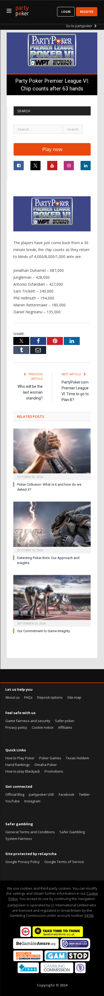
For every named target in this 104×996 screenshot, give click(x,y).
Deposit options (50, 697)
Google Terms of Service (64, 861)
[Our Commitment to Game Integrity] (52, 600)
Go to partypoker (79, 26)
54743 (89, 915)
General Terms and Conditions (30, 832)
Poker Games (50, 758)
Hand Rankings (17, 764)
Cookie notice (43, 727)
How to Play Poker (20, 758)
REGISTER (86, 12)
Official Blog (14, 794)
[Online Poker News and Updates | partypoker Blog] (22, 10)
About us (12, 697)
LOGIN (65, 12)
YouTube (12, 801)
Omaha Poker (45, 764)
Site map (74, 697)
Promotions (54, 771)
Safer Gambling (72, 832)
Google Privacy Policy (22, 861)
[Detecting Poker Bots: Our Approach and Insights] (52, 527)
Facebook (66, 794)
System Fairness (18, 838)
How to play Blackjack (22, 771)
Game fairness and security (27, 720)
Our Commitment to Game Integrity (43, 631)
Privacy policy (16, 727)
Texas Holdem (77, 758)
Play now (52, 149)
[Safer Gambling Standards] (80, 971)
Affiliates (65, 727)
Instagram (32, 801)
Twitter (84, 794)
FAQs (28, 697)
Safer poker (64, 720)
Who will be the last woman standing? (30, 392)
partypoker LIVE (41, 794)
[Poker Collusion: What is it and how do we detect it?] (52, 453)
